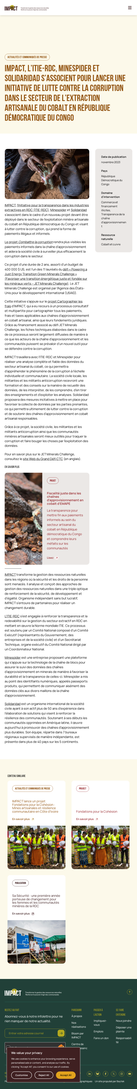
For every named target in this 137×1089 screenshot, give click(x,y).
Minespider (58, 210)
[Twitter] (113, 1073)
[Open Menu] (129, 7)
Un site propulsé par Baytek (109, 1081)
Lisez (51, 558)
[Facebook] (105, 1073)
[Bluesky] (97, 1073)
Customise (21, 1075)
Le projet (29, 242)
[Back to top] (129, 992)
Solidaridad (79, 210)
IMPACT (10, 205)
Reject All (44, 1075)
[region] (43, 1064)
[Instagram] (121, 1073)
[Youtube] (129, 1073)
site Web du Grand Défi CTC (43, 459)
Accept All (66, 1075)
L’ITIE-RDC (12, 616)
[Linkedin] (89, 1073)
